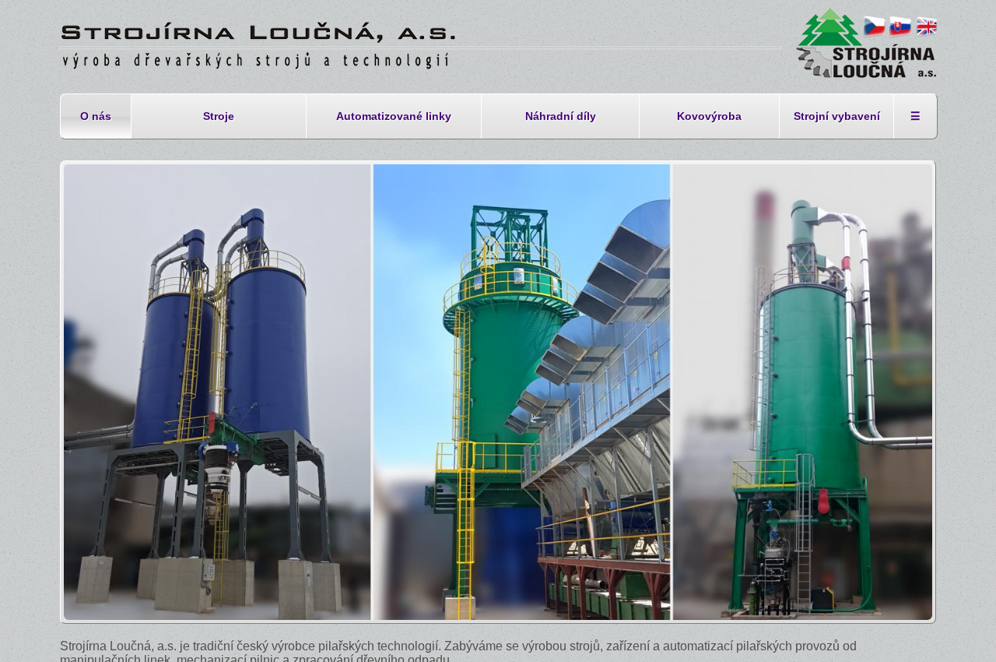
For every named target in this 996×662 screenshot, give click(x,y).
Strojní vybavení (837, 116)
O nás (95, 116)
